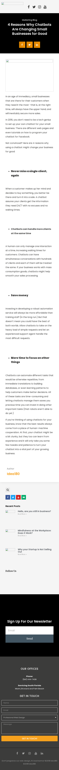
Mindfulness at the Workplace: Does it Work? (34, 531)
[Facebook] (28, 7)
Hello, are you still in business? (34, 511)
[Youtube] (45, 7)
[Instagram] (39, 7)
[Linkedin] (42, 753)
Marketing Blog (29, 19)
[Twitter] (34, 7)
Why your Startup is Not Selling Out (34, 550)
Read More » (22, 514)
